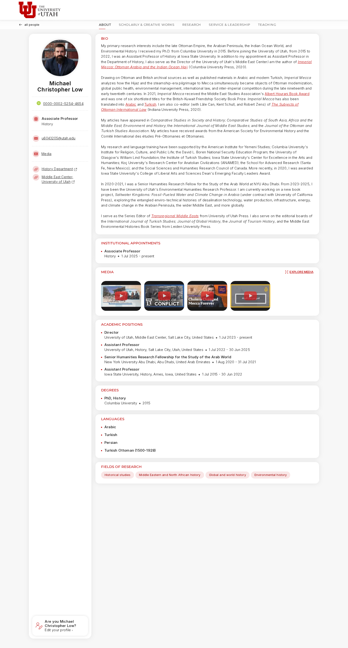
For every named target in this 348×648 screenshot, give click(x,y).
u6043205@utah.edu (59, 138)
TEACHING (267, 24)
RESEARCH (191, 24)
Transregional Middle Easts (175, 216)
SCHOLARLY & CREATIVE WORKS (146, 24)
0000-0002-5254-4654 (63, 103)
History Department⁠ (57, 169)
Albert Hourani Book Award (287, 93)
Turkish (150, 104)
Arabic (130, 104)
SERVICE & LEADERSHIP (229, 24)
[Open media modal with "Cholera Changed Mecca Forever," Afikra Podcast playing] (207, 296)
